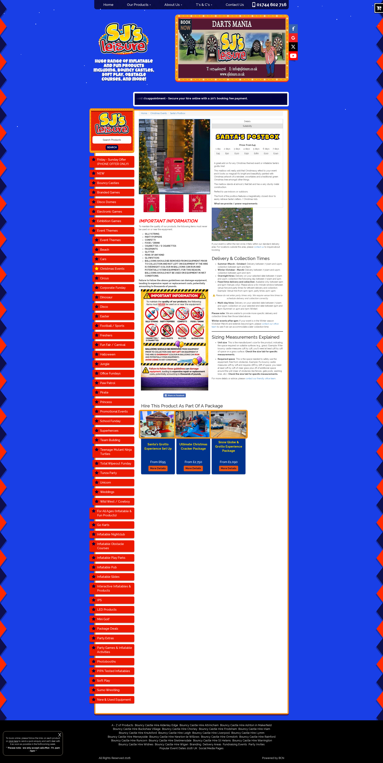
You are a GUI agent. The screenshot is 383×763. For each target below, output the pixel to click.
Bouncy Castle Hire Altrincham (199, 725)
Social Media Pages (211, 748)
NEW (100, 173)
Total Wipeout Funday (115, 463)
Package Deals (107, 628)
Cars (103, 259)
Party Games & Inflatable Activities (114, 650)
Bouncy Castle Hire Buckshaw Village (137, 728)
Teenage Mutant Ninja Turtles (116, 452)
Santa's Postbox (177, 113)
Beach (104, 249)
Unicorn (105, 482)
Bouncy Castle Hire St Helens (212, 740)
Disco (104, 307)
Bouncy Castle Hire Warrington (252, 740)
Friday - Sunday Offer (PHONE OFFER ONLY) (113, 162)
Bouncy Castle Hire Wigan (171, 744)
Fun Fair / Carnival (112, 345)
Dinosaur (106, 297)
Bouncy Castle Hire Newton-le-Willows (174, 736)
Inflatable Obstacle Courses (110, 546)
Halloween (107, 354)
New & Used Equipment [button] (114, 699)
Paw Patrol (107, 383)
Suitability (247, 126)
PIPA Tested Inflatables (113, 671)
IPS (99, 600)
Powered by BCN (273, 758)
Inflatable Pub (107, 567)
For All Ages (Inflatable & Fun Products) (114, 513)
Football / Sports (112, 326)
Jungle (105, 364)
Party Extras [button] (105, 638)
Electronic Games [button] (109, 211)
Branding (195, 744)
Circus (104, 278)
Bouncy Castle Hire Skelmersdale (170, 740)
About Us (172, 5)
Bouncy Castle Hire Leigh (174, 732)
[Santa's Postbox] (174, 156)
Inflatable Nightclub (111, 534)
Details (247, 121)
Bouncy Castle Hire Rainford (257, 736)
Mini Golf (103, 619)
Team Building (110, 440)
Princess (106, 402)
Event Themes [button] (107, 230)
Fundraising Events (235, 744)
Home (108, 5)
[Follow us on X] (293, 46)
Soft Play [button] (103, 680)
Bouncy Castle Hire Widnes (135, 744)
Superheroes (109, 430)
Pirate (104, 392)
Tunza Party (108, 473)
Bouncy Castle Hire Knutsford (138, 732)
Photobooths (106, 661)
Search (112, 147)
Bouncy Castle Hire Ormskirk (219, 736)
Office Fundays (110, 373)
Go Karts (103, 525)
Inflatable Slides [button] (108, 577)
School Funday (110, 421)
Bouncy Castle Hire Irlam (254, 728)
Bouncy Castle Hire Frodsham (218, 728)
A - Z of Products (122, 725)
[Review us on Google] (293, 37)
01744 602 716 (272, 4)
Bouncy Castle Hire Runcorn (129, 740)
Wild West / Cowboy (115, 501)
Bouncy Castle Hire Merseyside (128, 736)
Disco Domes (106, 202)
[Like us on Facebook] (293, 28)
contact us (259, 247)
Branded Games (108, 192)
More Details (158, 468)
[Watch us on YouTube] (293, 55)
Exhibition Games (109, 221)
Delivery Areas (212, 744)
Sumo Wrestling (108, 690)
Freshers (106, 335)
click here (13, 741)
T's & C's (203, 5)
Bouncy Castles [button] (108, 183)
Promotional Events (114, 411)
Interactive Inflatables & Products (114, 588)
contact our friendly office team (260, 378)
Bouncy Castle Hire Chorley (179, 728)
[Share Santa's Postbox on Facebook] (174, 395)
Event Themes (110, 240)
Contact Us (235, 5)
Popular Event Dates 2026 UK (178, 748)
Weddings (107, 492)
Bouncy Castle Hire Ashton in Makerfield (246, 725)
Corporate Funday (113, 287)
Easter (104, 316)
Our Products (138, 5)
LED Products (107, 609)
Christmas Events (112, 268)
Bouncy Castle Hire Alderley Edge (156, 725)
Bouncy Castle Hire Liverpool (211, 732)
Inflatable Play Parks (111, 558)
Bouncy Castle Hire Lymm (247, 732)
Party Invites (257, 744)
